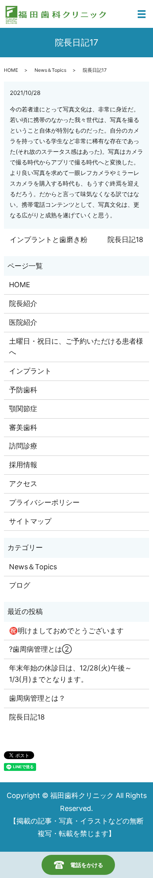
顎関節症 (23, 408)
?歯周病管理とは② (40, 649)
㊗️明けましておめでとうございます (66, 631)
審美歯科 (23, 427)
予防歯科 (23, 390)
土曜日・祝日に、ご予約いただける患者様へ (76, 347)
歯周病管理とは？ (37, 698)
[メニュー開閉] (142, 14)
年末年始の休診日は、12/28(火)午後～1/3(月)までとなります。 (70, 673)
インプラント (30, 371)
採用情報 (23, 465)
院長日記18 (125, 239)
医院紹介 (23, 322)
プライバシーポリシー (44, 502)
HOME (11, 70)
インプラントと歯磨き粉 (48, 239)
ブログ (19, 585)
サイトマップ (30, 521)
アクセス (23, 483)
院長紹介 (23, 303)
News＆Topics (50, 70)
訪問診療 (23, 446)
